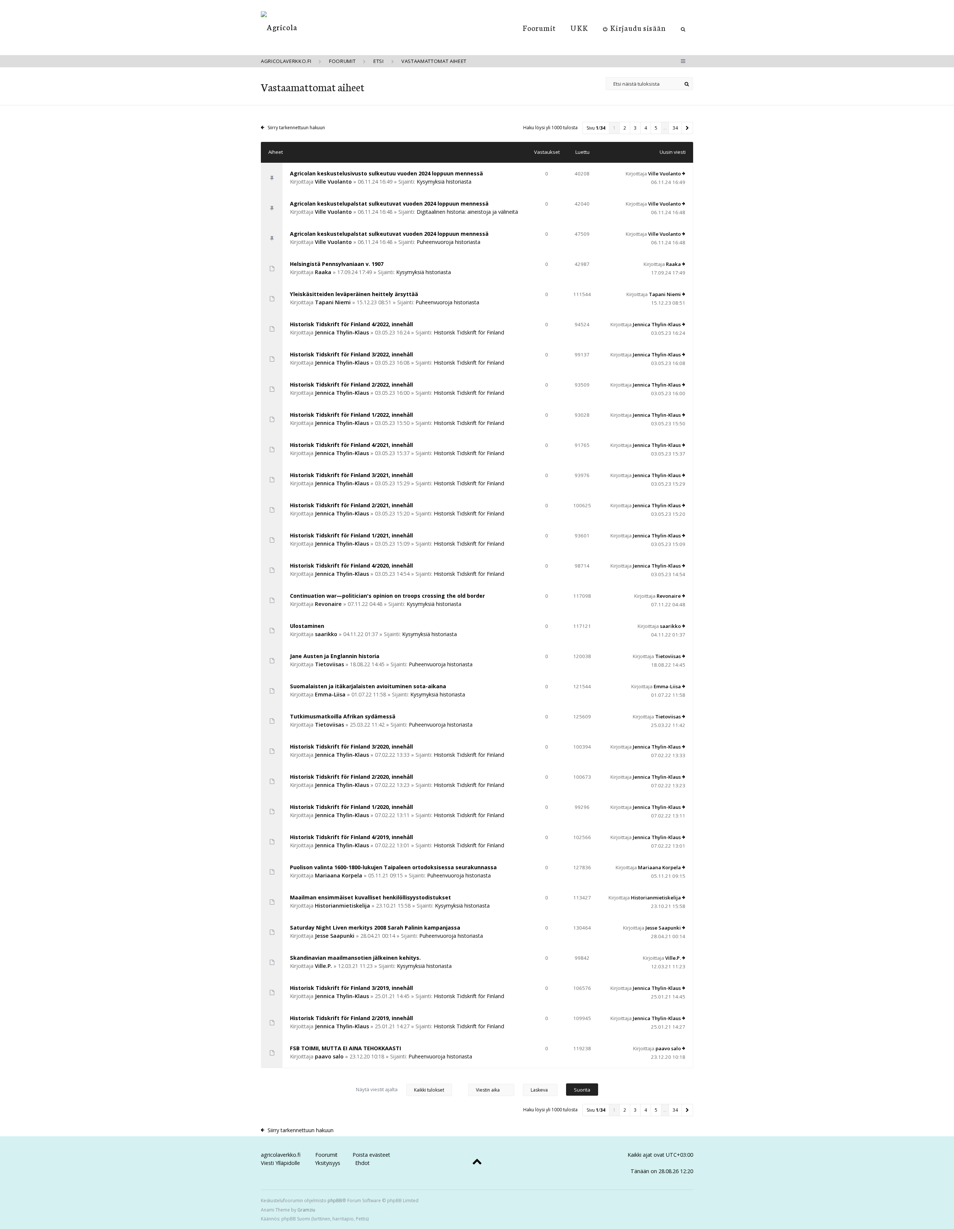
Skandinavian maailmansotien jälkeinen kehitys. (355, 957)
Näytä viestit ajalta (377, 1089)
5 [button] (656, 128)
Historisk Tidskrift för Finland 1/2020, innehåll (351, 806)
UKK (579, 27)
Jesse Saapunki (334, 935)
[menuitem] (634, 27)
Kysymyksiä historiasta (444, 181)
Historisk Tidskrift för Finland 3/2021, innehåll (351, 475)
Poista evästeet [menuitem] (371, 1154)
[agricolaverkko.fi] (279, 27)
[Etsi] (686, 83)
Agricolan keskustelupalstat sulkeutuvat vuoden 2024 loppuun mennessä (389, 203)
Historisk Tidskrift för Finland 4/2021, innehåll (351, 444)
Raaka (323, 272)
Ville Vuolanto (333, 181)
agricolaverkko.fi (280, 1154)
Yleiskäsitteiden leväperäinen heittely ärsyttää (354, 294)
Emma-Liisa (330, 694)
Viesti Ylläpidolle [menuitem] (280, 1162)
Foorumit (539, 27)
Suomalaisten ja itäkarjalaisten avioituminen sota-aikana (368, 686)
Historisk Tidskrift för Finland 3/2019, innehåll (351, 987)
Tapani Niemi (333, 302)
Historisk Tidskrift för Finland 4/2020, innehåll (351, 565)
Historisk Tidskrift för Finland (469, 332)
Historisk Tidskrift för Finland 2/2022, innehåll (351, 384)
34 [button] (675, 128)
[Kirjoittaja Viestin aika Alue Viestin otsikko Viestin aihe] (491, 1089)
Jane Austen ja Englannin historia (334, 656)
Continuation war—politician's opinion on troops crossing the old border (387, 595)
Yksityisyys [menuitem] (327, 1162)
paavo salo (329, 1056)
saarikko (326, 634)
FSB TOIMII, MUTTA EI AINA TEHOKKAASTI (345, 1048)
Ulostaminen (307, 625)
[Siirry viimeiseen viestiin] (683, 174)
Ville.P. (323, 965)
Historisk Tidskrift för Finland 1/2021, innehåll (351, 535)
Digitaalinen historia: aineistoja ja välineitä (467, 211)
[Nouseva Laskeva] (544, 1089)
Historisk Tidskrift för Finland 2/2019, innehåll (351, 1018)
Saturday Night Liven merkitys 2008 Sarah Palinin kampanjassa (375, 927)
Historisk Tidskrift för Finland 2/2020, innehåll (351, 776)
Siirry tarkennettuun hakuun (296, 127)
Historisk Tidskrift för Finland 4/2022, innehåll (351, 324)
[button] (687, 128)
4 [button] (645, 128)
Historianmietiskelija (342, 905)
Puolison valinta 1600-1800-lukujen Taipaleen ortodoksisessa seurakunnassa (393, 867)
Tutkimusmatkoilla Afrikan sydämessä (342, 716)
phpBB (335, 1200)
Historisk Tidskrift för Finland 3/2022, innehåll (351, 354)
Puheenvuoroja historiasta (448, 241)
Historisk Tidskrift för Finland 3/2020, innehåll (351, 746)
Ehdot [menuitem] (362, 1162)
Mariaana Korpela (338, 875)
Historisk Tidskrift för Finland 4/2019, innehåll (351, 837)
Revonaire (328, 603)
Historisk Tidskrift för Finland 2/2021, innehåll (351, 505)
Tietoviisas (329, 664)
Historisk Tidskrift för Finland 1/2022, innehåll (351, 414)
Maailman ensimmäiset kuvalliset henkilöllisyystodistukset (370, 897)
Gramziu (306, 1210)
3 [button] (635, 128)
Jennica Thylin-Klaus (342, 332)
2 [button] (624, 128)
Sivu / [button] (596, 128)
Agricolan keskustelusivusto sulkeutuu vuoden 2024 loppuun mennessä (386, 173)
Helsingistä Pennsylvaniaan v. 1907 (336, 263)
